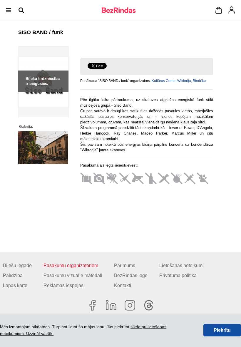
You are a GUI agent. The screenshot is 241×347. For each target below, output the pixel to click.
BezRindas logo (131, 275)
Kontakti (122, 285)
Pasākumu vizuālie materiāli (72, 275)
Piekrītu (222, 330)
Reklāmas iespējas (63, 285)
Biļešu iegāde (17, 265)
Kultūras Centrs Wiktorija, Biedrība (179, 81)
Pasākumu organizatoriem (70, 265)
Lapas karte (15, 285)
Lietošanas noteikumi (181, 265)
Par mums (124, 265)
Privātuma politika (178, 275)
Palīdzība (13, 275)
